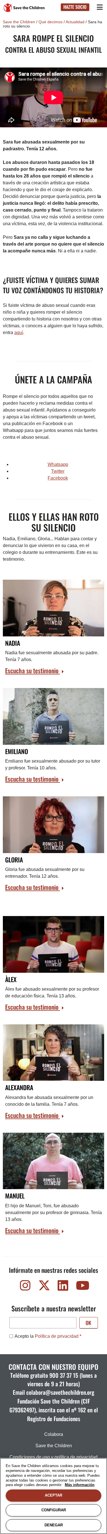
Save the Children (19, 22)
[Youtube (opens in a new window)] (82, 1286)
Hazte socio (74, 6)
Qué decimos (50, 22)
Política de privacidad (56, 1336)
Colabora (53, 1434)
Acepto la (46, 1336)
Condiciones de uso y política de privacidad (53, 1457)
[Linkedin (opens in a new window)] (63, 1286)
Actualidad (75, 22)
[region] (53, 1496)
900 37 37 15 (63, 1375)
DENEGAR (54, 1525)
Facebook (58, 478)
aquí (18, 332)
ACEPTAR (53, 1495)
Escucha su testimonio (32, 670)
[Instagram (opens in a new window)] (25, 1286)
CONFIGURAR (53, 1510)
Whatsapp (58, 464)
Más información (79, 1485)
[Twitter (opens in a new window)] (44, 1286)
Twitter (57, 471)
